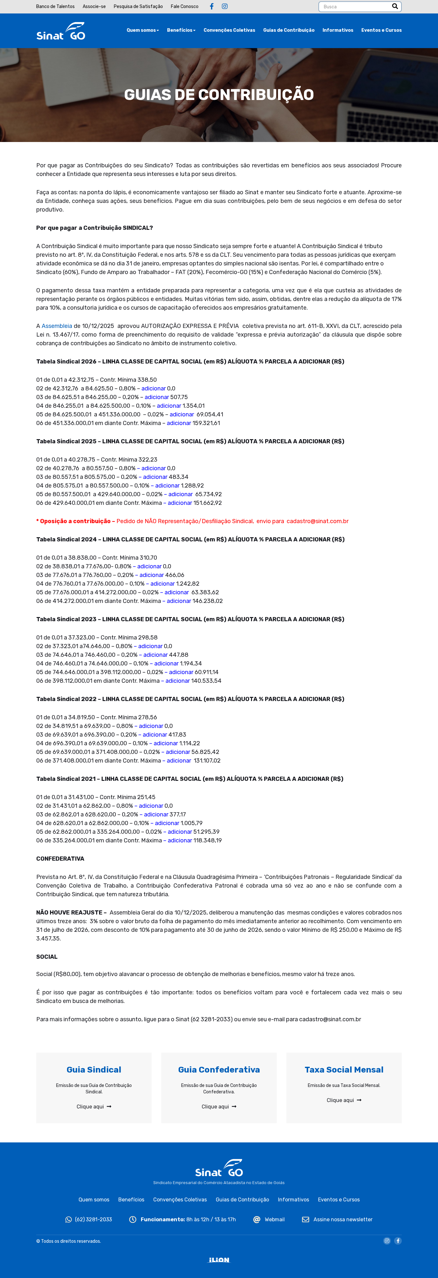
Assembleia (57, 326)
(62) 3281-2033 (93, 1219)
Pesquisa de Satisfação (138, 6)
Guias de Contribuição (289, 30)
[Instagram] (225, 6)
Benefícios (179, 30)
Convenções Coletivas (229, 30)
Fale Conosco (184, 6)
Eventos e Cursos (381, 30)
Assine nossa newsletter (342, 1219)
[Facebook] (212, 6)
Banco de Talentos (55, 6)
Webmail (274, 1219)
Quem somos (141, 30)
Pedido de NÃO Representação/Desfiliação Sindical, (185, 521)
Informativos (338, 30)
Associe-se (94, 6)
